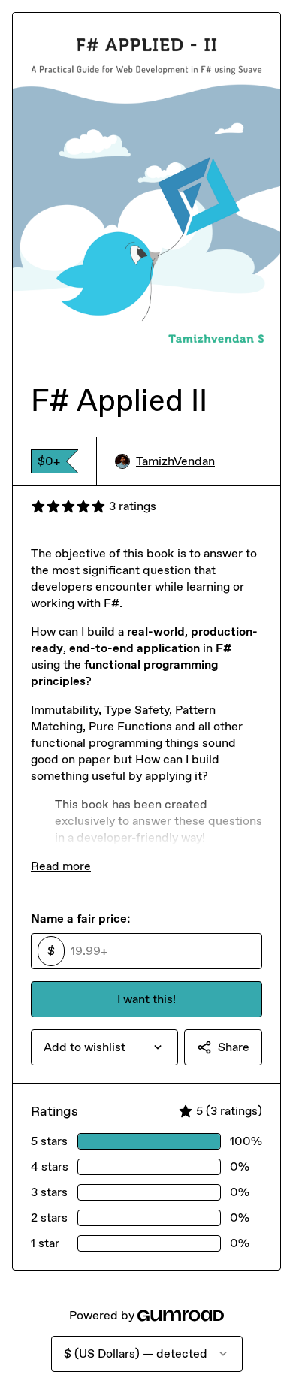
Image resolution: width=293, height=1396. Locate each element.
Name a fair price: (80, 918)
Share (233, 1047)
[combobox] (104, 1047)
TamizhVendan (175, 461)
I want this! (146, 999)
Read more (61, 866)
